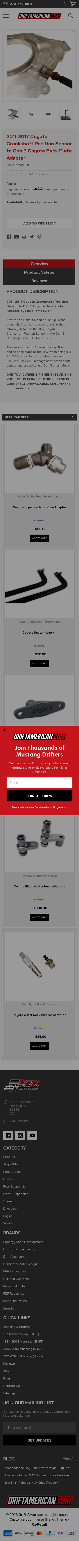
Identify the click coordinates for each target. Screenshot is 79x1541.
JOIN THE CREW (39, 796)
